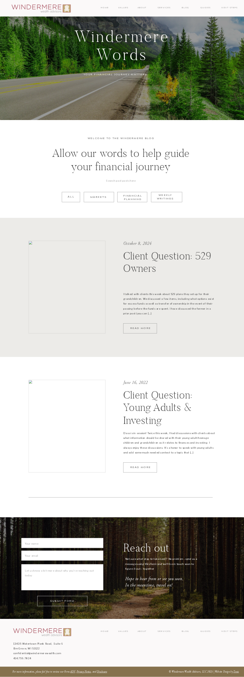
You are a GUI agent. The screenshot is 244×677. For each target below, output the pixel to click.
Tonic (236, 672)
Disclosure (102, 672)
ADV (72, 672)
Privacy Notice (84, 672)
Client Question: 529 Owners (167, 262)
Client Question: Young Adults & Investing (157, 407)
